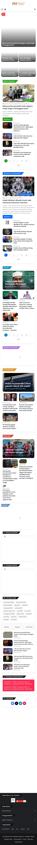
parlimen (20, 613)
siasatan (22, 616)
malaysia (18, 608)
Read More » (7, 119)
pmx (6, 616)
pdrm (29, 613)
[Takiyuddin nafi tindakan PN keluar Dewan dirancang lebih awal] (18, 280)
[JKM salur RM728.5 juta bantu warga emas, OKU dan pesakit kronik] (7, 144)
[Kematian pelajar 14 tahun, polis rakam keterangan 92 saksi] (7, 239)
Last (18, 165)
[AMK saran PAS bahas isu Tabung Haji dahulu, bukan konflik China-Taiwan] (26, 295)
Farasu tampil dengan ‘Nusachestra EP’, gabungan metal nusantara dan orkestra (23, 128)
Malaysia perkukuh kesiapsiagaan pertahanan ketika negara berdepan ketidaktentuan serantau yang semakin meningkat (26, 472)
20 (26, 161)
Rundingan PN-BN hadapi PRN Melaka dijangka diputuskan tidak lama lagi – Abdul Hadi (10, 306)
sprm (6, 619)
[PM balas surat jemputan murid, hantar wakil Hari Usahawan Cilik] (9, 54)
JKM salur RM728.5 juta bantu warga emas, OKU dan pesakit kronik (23, 145)
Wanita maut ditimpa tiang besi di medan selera (23, 249)
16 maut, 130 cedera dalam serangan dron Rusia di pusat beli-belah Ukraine (26, 407)
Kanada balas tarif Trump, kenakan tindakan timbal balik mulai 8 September (10, 407)
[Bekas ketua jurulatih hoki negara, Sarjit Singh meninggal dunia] (18, 32)
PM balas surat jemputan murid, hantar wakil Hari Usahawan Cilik (8, 61)
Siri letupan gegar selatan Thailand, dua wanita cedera (9, 427)
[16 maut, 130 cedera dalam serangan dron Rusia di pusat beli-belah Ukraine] (26, 397)
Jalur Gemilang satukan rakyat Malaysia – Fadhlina (27, 60)
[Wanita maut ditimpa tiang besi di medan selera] (7, 248)
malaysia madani (9, 611)
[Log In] (5, 9)
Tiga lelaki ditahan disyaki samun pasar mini (22, 232)
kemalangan (8, 608)
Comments (29, 627)
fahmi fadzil (8, 605)
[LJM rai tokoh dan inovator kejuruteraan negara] (7, 136)
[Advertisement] (18, 748)
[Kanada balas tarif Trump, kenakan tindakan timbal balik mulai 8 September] (10, 397)
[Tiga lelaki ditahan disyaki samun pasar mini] (7, 232)
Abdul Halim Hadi (11, 388)
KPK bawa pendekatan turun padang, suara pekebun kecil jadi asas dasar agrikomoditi (9, 495)
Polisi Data (30, 839)
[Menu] (2, 9)
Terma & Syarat (18, 839)
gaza (17, 605)
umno (14, 619)
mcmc (27, 611)
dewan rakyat (21, 602)
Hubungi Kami (18, 842)
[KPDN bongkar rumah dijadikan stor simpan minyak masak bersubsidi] (7, 223)
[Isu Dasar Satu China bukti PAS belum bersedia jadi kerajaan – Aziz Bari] (10, 317)
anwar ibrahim (9, 602)
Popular (17, 627)
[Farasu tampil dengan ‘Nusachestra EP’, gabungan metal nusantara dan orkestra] (7, 125)
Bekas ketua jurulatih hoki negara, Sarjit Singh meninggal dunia (18, 44)
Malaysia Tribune (29, 836)
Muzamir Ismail (7, 198)
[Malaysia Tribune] (18, 3)
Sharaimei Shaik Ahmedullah (11, 103)
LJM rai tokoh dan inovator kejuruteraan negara (22, 137)
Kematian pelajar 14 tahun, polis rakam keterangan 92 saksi (22, 241)
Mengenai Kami (8, 839)
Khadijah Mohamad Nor (12, 455)
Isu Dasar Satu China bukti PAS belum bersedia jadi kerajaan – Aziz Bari (10, 327)
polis (13, 616)
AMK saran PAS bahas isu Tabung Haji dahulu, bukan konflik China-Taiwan (26, 305)
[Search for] (35, 9)
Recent (6, 627)
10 (21, 161)
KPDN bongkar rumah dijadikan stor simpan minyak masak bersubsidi (23, 224)
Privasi (24, 839)
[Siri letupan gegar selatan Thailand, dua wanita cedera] (10, 417)
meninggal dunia (9, 613)
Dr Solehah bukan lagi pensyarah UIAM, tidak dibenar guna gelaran (27, 76)
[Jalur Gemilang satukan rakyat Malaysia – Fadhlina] (27, 54)
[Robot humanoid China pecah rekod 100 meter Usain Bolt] (18, 382)
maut (19, 611)
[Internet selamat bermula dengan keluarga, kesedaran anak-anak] (18, 448)
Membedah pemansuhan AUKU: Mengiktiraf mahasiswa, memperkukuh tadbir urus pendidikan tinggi (10, 476)
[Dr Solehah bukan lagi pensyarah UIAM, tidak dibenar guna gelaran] (27, 69)
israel (24, 605)
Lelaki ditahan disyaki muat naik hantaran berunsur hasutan (17, 201)
